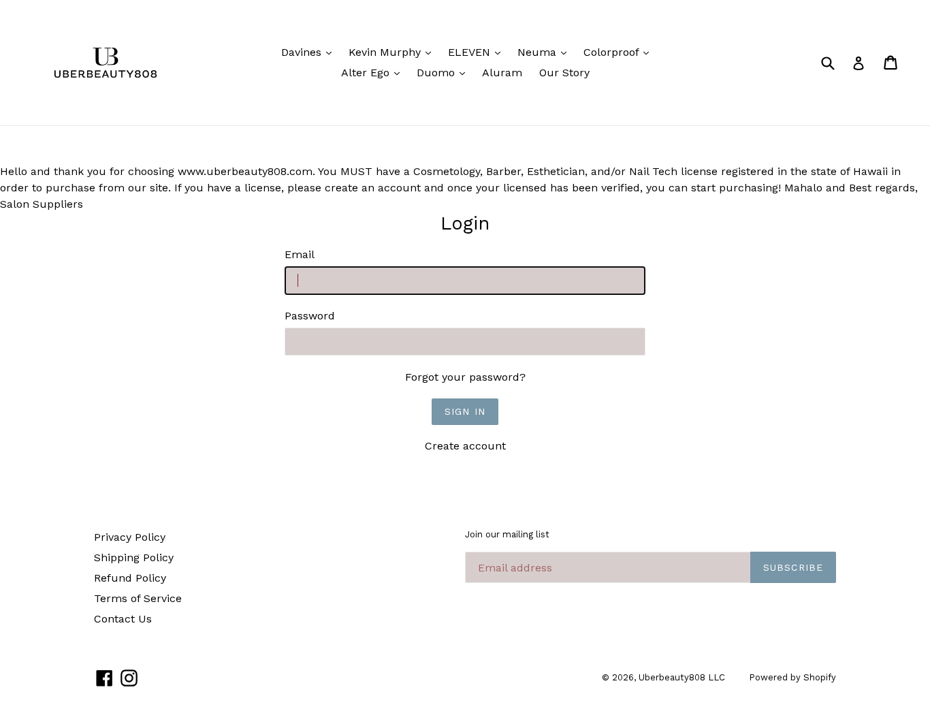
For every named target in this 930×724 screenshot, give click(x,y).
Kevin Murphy (393, 52)
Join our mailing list (507, 534)
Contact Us (123, 618)
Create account (465, 445)
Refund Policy (130, 577)
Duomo (444, 72)
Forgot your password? (465, 377)
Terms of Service (138, 598)
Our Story (564, 72)
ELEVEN (477, 52)
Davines (309, 52)
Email (300, 254)
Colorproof (619, 52)
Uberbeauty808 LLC (682, 677)
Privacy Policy (129, 537)
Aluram (502, 72)
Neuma (545, 52)
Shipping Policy (134, 557)
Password (310, 315)
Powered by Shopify (792, 677)
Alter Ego (373, 72)
